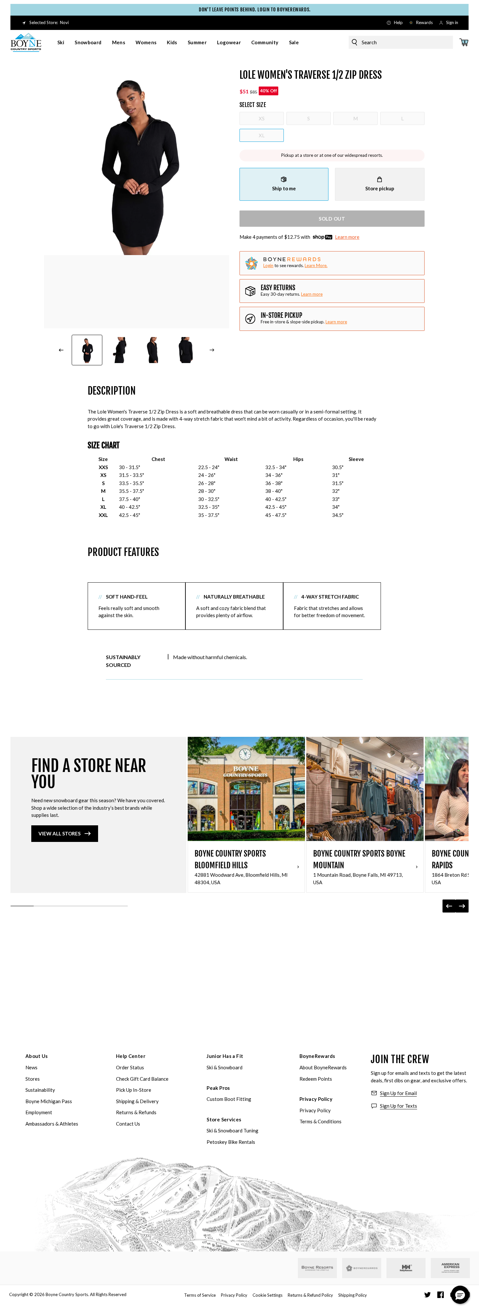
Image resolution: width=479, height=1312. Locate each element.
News (31, 1067)
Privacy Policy (315, 1099)
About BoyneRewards (323, 1067)
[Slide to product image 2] (120, 350)
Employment (38, 1112)
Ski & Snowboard (224, 1067)
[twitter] (427, 1295)
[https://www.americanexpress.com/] (450, 1268)
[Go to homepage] (26, 42)
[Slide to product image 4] (186, 350)
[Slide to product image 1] (87, 350)
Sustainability (40, 1090)
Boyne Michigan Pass (48, 1101)
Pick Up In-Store (133, 1090)
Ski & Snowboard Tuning (232, 1130)
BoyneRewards (317, 1056)
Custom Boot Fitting (229, 1099)
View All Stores (59, 833)
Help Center (130, 1056)
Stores (32, 1079)
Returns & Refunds (136, 1112)
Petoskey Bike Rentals (231, 1142)
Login (268, 265)
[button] (460, 1295)
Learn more (347, 237)
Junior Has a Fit (225, 1056)
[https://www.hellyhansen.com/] (406, 1268)
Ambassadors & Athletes (51, 1124)
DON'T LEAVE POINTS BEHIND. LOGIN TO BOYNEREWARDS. (242, 10)
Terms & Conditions (320, 1121)
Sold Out (332, 219)
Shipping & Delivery (137, 1101)
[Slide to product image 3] (153, 350)
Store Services (224, 1119)
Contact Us (128, 1124)
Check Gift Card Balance (142, 1079)
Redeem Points (315, 1079)
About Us (36, 1056)
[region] (234, 487)
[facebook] (440, 1295)
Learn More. (316, 265)
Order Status (130, 1067)
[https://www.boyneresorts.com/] (317, 1268)
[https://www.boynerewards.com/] (361, 1268)
